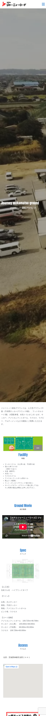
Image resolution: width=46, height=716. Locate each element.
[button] (43, 4)
